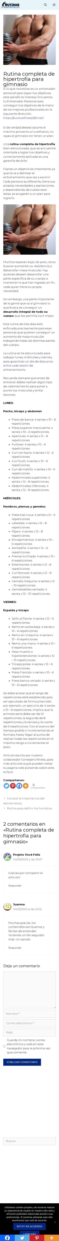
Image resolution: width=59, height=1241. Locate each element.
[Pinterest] (13, 786)
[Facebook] (19, 786)
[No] (55, 1222)
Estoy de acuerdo (29, 1226)
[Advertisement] (29, 1103)
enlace (8, 772)
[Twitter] (6, 786)
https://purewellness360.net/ (23, 118)
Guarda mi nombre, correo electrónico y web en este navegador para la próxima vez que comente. (28, 1046)
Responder (14, 885)
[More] (26, 786)
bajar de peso (37, 262)
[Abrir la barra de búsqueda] (45, 5)
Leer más (29, 1234)
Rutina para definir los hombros (29, 808)
